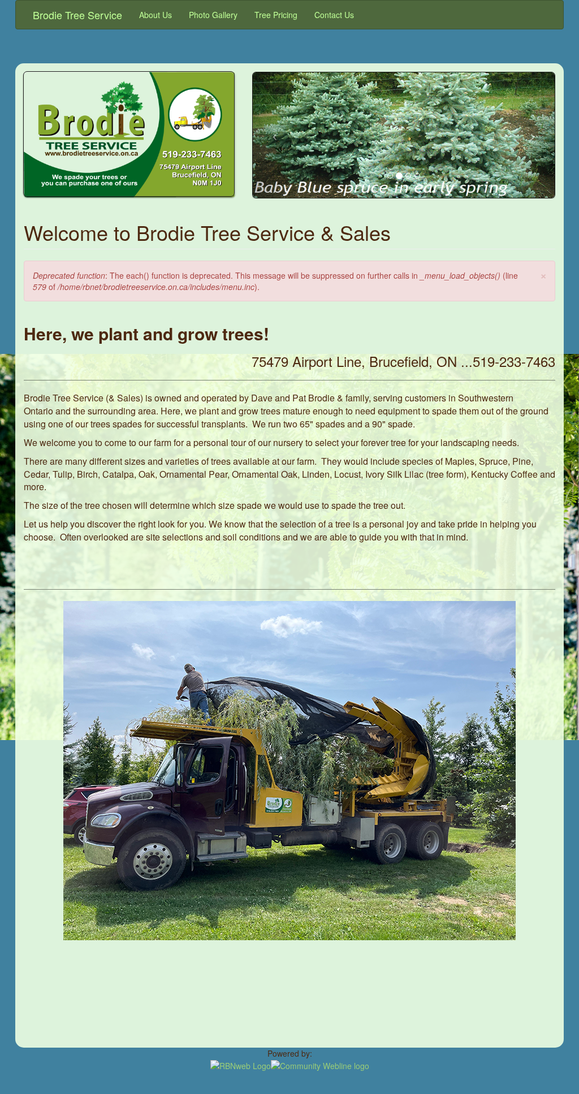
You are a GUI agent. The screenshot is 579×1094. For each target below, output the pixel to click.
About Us (155, 14)
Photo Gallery (213, 14)
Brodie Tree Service (77, 14)
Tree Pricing (275, 14)
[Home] (129, 191)
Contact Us (334, 14)
